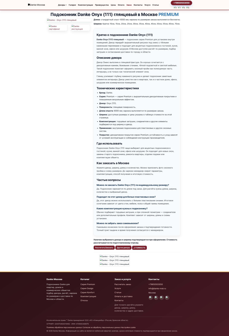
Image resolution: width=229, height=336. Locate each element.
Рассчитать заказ (122, 284)
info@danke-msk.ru (157, 288)
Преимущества (102, 5)
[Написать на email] (187, 7)
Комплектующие (85, 5)
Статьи (155, 5)
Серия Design (87, 288)
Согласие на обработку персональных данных (102, 327)
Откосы (84, 300)
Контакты (138, 5)
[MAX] (161, 298)
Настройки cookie (128, 327)
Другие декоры (123, 248)
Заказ (129, 5)
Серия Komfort (87, 292)
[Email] (167, 298)
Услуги (147, 5)
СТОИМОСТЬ (139, 248)
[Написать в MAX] (183, 7)
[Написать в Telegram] (179, 7)
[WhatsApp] (150, 298)
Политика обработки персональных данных (64, 327)
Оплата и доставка (123, 296)
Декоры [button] (61, 5)
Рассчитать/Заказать (104, 248)
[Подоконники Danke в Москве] (38, 5)
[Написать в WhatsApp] (175, 7)
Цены (113, 5)
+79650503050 (181, 3)
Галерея (72, 5)
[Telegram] (156, 298)
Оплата (121, 5)
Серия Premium (88, 284)
